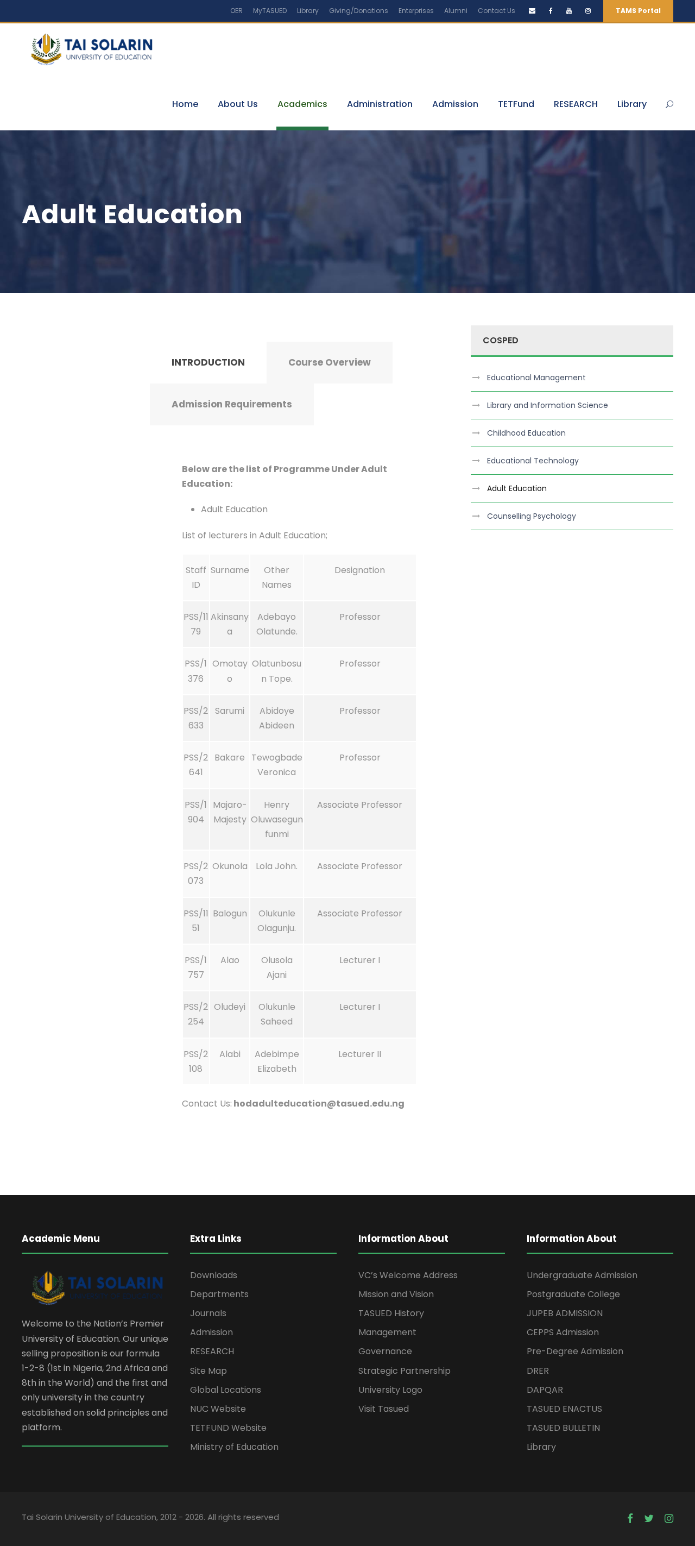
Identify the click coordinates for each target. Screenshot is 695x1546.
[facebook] (551, 10)
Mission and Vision (396, 1294)
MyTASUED (270, 10)
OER (236, 10)
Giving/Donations (358, 10)
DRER (538, 1371)
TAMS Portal (638, 10)
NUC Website (218, 1409)
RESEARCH (576, 104)
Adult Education (517, 488)
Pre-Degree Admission (575, 1351)
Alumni (455, 10)
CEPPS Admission (563, 1332)
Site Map (208, 1371)
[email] (532, 10)
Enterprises (416, 10)
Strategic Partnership (404, 1371)
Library (308, 10)
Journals (208, 1313)
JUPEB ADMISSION (565, 1313)
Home (185, 104)
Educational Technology (533, 460)
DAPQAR (545, 1390)
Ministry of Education (234, 1447)
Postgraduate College (573, 1294)
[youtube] (569, 10)
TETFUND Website (228, 1428)
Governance (385, 1351)
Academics (302, 104)
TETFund (516, 104)
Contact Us (496, 10)
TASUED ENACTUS (564, 1409)
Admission (455, 104)
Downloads (213, 1275)
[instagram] (588, 10)
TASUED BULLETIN (563, 1428)
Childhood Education (526, 433)
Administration (380, 104)
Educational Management (536, 377)
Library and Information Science (547, 405)
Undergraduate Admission (582, 1275)
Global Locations (225, 1390)
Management (387, 1332)
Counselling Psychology (531, 516)
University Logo (390, 1390)
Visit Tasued (383, 1409)
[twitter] (649, 1519)
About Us (238, 104)
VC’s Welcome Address (408, 1275)
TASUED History (391, 1313)
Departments (219, 1294)
